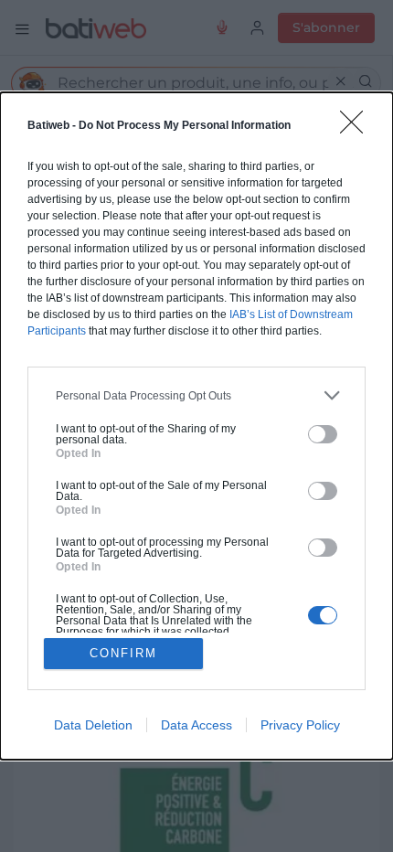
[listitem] (196, 395)
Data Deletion (93, 725)
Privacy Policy (300, 725)
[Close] (357, 128)
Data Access (196, 725)
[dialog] (196, 426)
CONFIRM (123, 653)
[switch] (322, 434)
